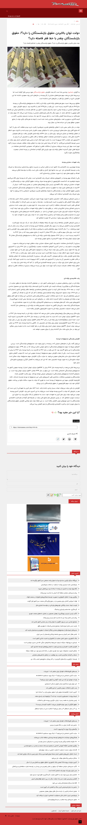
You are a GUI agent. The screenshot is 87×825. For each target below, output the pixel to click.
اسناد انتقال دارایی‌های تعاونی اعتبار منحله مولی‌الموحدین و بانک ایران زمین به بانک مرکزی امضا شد (47, 754)
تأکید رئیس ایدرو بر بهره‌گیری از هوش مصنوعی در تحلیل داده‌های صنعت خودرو (53, 613)
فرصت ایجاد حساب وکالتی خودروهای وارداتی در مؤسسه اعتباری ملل (56, 605)
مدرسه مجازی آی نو (64, 811)
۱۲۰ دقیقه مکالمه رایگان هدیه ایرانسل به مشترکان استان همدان (57, 741)
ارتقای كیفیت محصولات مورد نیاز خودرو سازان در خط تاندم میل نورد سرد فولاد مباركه (51, 651)
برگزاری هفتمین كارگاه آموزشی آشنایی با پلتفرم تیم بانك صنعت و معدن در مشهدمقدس (50, 745)
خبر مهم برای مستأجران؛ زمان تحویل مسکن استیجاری (61, 684)
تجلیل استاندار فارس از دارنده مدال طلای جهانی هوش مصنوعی (58, 791)
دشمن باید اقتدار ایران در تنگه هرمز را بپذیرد (63, 725)
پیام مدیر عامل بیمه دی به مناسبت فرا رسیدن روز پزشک (60, 617)
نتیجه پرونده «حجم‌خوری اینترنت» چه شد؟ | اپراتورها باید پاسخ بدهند (56, 696)
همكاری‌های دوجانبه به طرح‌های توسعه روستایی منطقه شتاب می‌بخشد (55, 737)
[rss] (5, 815)
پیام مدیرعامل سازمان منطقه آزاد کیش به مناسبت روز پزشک (58, 593)
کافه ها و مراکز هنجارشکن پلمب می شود (64, 783)
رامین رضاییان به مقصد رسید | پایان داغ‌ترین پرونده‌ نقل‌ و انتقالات (57, 700)
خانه (77, 21)
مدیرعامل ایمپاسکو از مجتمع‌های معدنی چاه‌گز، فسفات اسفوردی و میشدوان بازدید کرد (51, 630)
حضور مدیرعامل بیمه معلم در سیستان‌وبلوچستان (62, 799)
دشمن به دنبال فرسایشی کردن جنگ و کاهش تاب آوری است (58, 787)
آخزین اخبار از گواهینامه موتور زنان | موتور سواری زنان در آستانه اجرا (56, 692)
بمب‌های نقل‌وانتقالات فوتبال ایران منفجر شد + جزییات (60, 671)
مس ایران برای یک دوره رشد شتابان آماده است (63, 770)
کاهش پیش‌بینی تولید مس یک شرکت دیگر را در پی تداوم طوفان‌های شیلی (54, 779)
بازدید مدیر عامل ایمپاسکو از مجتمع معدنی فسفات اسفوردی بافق (57, 626)
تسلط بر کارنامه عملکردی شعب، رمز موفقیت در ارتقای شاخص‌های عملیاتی (54, 655)
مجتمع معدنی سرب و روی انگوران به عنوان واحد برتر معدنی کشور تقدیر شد (54, 622)
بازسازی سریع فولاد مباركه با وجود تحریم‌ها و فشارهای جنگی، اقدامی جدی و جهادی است (50, 642)
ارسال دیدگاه (74, 501)
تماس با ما (11, 815)
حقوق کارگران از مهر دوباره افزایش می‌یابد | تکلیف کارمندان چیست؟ (56, 704)
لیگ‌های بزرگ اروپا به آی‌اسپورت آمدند (65, 729)
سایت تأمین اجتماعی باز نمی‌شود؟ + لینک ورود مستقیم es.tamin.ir (56, 675)
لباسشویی (53, 811)
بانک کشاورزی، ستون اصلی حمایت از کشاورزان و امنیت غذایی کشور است (55, 638)
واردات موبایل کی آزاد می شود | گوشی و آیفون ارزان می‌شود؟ (58, 679)
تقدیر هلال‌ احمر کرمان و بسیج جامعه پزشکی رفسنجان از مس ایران (57, 634)
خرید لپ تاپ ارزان (76, 811)
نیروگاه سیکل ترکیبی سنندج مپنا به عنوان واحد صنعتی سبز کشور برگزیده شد (53, 580)
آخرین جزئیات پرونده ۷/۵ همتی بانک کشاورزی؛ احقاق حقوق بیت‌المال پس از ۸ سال (52, 762)
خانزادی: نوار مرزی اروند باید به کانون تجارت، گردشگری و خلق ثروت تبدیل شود (53, 774)
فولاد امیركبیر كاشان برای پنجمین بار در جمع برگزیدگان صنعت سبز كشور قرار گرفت (52, 601)
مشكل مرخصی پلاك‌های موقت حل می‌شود (64, 758)
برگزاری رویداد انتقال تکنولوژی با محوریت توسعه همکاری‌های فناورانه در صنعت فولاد (52, 597)
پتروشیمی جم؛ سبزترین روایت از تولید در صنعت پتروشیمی (59, 584)
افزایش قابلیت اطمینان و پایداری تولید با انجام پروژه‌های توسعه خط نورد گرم (54, 646)
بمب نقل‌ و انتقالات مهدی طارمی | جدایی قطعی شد (61, 688)
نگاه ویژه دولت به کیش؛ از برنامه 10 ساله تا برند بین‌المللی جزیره (58, 588)
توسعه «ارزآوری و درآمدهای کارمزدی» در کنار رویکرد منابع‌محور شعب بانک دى (54, 659)
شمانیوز (70, 92)
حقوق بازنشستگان (39, 92)
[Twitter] (63, 439)
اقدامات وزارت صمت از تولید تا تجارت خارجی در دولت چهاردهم (58, 750)
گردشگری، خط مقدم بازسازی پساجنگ (65, 609)
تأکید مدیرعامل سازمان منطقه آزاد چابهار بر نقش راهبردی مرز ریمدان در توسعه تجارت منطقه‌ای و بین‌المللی (44, 766)
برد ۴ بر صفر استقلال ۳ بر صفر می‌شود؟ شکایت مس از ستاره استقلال (56, 708)
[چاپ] (33, 24)
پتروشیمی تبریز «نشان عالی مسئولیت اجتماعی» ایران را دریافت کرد (56, 795)
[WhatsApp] (69, 439)
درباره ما (17, 815)
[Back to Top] (80, 821)
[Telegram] (75, 439)
